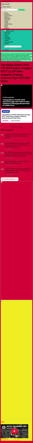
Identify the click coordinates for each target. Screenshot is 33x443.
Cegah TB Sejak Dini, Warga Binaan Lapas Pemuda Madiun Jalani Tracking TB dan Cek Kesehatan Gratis (18, 170)
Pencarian (21, 9)
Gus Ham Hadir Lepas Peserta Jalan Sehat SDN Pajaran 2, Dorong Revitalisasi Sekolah (18, 135)
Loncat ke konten (6, 1)
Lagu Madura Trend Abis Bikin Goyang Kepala (14, 56)
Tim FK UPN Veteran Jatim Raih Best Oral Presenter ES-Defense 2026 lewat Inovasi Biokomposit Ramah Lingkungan (18, 154)
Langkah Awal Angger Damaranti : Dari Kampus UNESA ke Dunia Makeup (16, 60)
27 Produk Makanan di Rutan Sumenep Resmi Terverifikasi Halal (17, 162)
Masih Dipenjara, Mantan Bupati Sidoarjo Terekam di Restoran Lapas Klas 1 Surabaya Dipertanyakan (16, 54)
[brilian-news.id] (6, 6)
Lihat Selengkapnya (9, 179)
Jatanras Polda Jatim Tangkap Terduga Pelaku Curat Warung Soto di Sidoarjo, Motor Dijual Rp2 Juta (17, 145)
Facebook (11, 439)
